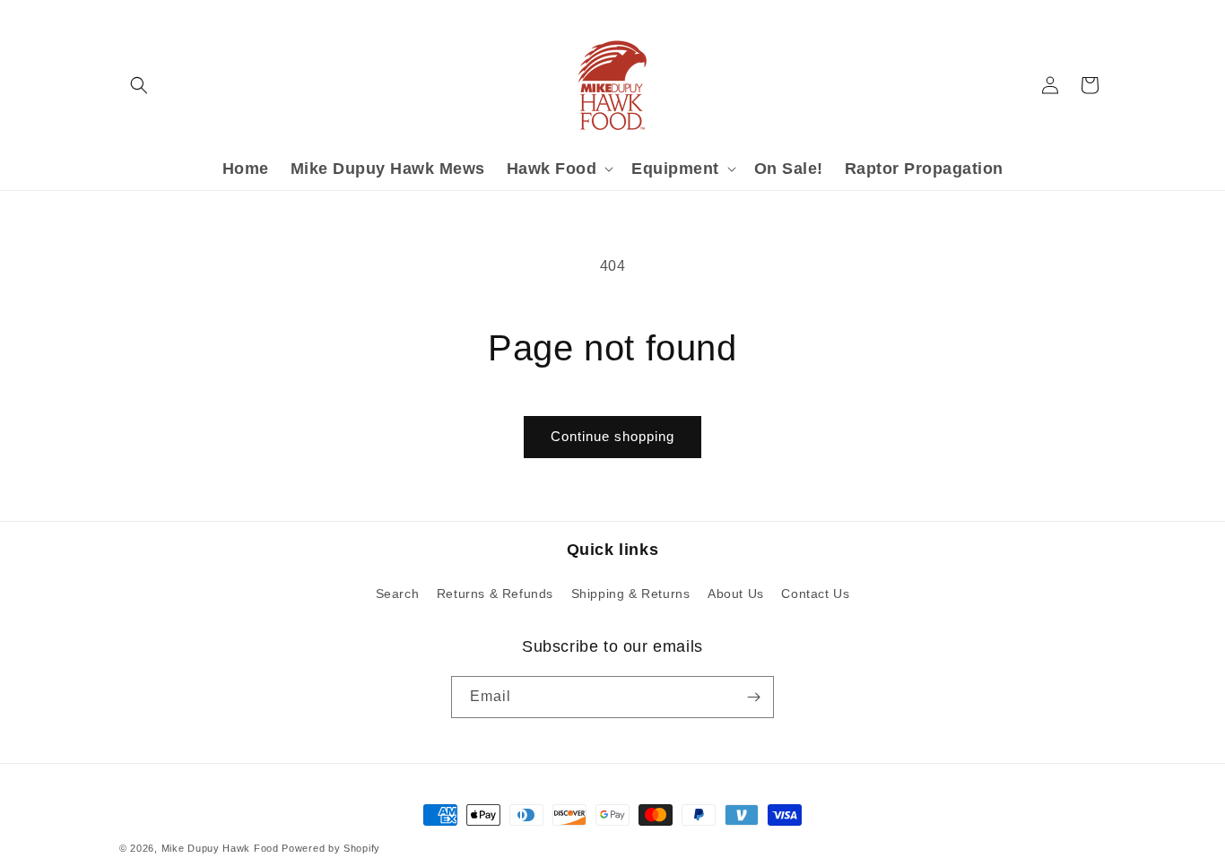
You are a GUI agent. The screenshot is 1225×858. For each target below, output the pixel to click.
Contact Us (815, 593)
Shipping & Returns (631, 593)
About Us (736, 593)
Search (398, 593)
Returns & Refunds (495, 593)
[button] (139, 85)
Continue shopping (612, 436)
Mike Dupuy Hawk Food (220, 848)
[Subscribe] (753, 697)
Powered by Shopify (331, 848)
